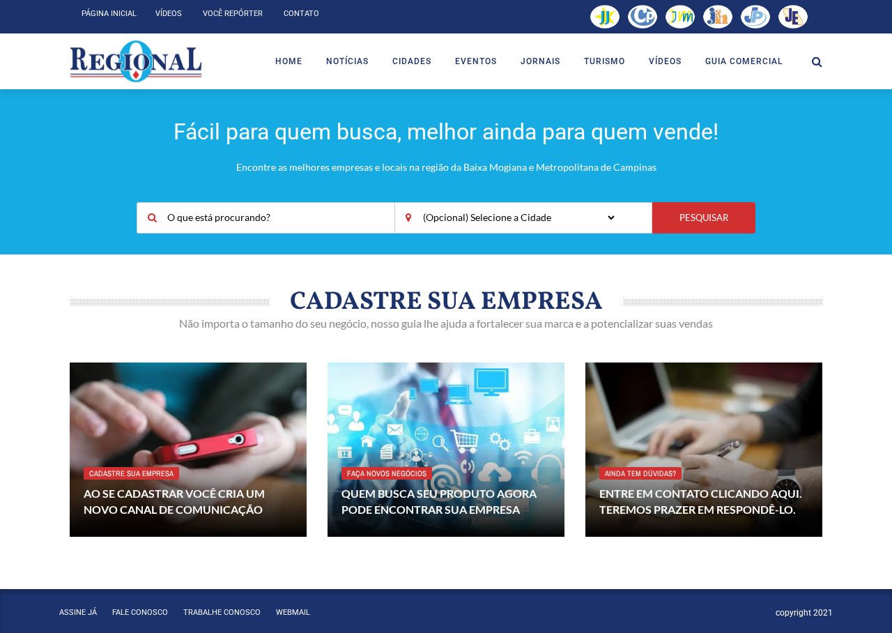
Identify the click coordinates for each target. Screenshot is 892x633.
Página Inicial (109, 13)
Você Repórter (233, 13)
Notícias (347, 61)
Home (288, 61)
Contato (301, 13)
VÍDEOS (665, 61)
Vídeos (168, 13)
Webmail (293, 612)
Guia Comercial (744, 61)
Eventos (476, 61)
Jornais (540, 61)
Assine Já (78, 612)
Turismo (604, 61)
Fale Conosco (140, 612)
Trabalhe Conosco (222, 612)
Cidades (411, 61)
